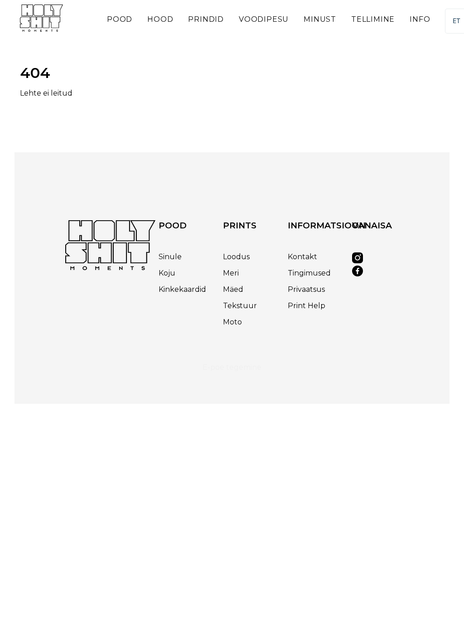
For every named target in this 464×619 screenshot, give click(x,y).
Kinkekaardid (182, 289)
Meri (231, 273)
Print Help (306, 305)
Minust (320, 19)
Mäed (233, 289)
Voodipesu (264, 19)
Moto (232, 322)
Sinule (170, 256)
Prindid (206, 19)
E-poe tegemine (232, 367)
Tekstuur (240, 305)
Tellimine (373, 19)
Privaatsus (306, 289)
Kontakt (302, 256)
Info (420, 19)
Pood (119, 19)
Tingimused (309, 273)
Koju (167, 273)
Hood (160, 19)
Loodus (236, 256)
